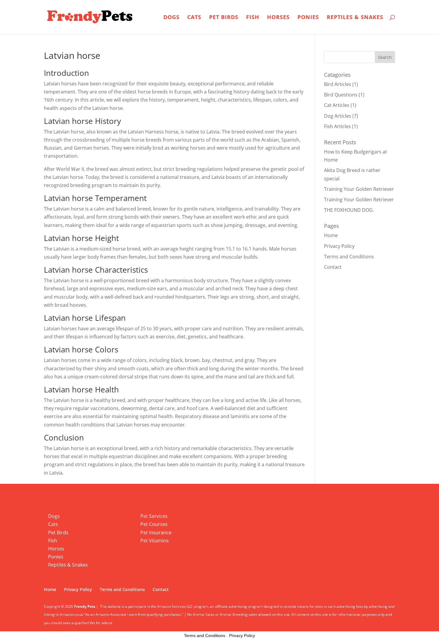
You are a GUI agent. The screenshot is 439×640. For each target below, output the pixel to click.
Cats (194, 18)
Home (331, 235)
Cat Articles (336, 105)
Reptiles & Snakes (355, 18)
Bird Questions (340, 94)
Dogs (171, 18)
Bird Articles (337, 84)
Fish (252, 18)
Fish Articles (337, 126)
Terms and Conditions (349, 256)
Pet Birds (223, 18)
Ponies (308, 18)
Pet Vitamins (154, 540)
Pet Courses (154, 524)
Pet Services (154, 516)
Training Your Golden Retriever (359, 189)
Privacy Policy (339, 246)
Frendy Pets (84, 606)
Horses (278, 18)
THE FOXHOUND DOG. (349, 210)
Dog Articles (337, 116)
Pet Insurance (155, 532)
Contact (333, 267)
